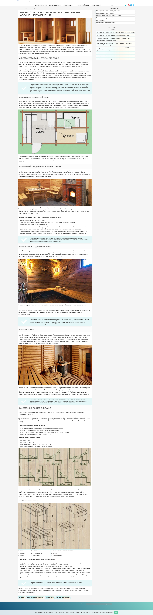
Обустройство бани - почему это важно (108, 10)
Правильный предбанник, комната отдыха (109, 15)
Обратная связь (91, 604)
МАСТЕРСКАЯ (96, 5)
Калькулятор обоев (102, 56)
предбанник (50, 597)
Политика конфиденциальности (104, 604)
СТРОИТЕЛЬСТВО (41, 5)
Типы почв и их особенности (105, 53)
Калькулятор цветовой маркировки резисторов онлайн (113, 35)
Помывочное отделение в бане (105, 18)
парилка (21, 597)
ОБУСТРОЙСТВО (83, 5)
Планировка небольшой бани (105, 13)
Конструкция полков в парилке (105, 22)
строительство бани (63, 597)
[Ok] (151, 612)
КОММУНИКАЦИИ (55, 5)
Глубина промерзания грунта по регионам (109, 59)
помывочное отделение (35, 597)
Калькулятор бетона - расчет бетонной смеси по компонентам (115, 32)
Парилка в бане (101, 20)
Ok (116, 612)
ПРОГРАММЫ (67, 5)
